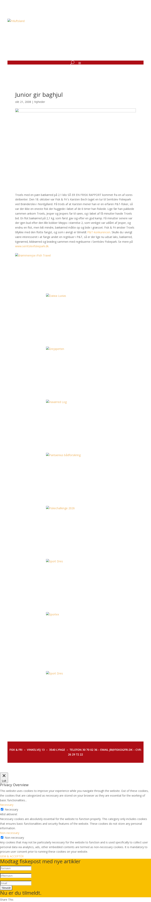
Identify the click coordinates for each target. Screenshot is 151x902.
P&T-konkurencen (98, 232)
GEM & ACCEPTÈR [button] (12, 856)
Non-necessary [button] (9, 833)
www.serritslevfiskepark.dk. (32, 246)
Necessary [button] (6, 805)
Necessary (11, 809)
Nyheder (39, 102)
